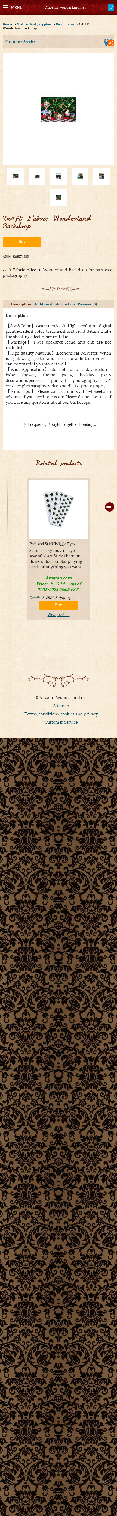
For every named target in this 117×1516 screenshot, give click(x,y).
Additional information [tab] (54, 304)
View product (59, 615)
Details (34, 598)
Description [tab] (21, 304)
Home (7, 24)
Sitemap (61, 706)
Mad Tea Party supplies (34, 24)
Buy (22, 242)
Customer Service (20, 42)
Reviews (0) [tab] (87, 304)
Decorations (65, 24)
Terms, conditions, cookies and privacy (61, 714)
